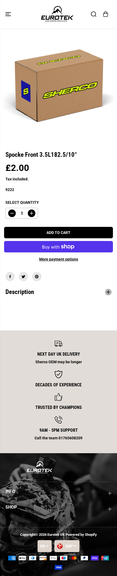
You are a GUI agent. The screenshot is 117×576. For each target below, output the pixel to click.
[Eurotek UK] (57, 14)
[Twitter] (23, 276)
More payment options (58, 259)
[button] (8, 14)
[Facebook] (10, 276)
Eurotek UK (56, 535)
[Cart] (106, 14)
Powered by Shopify (81, 535)
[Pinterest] (36, 276)
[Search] (94, 14)
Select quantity (22, 202)
